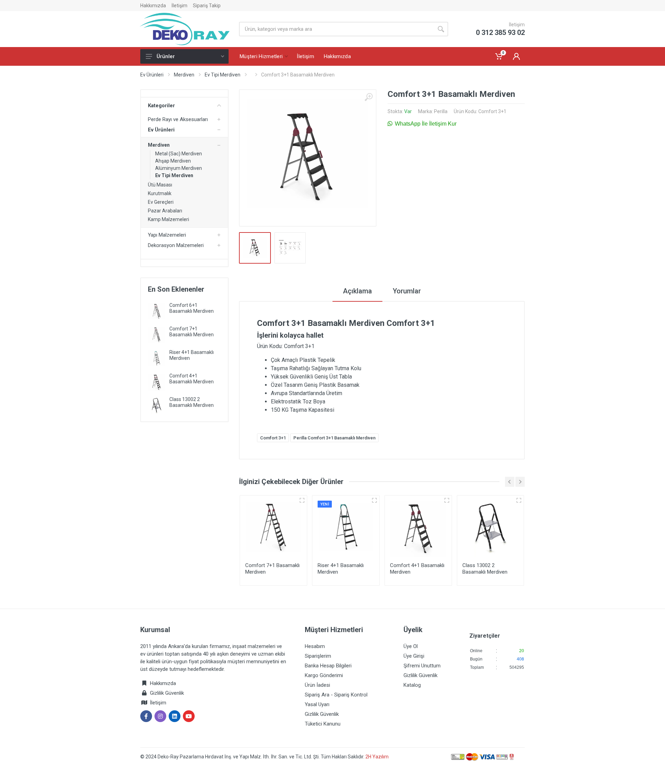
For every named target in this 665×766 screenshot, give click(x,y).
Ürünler (166, 56)
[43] (302, 500)
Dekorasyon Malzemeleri (176, 245)
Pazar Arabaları (165, 210)
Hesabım (315, 646)
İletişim (179, 5)
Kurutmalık (159, 193)
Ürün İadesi (317, 685)
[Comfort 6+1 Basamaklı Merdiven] (156, 311)
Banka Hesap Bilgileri (328, 666)
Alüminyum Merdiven (178, 168)
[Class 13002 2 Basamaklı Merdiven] (156, 405)
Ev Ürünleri (151, 74)
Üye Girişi (414, 656)
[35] (447, 500)
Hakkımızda (153, 5)
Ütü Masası (160, 185)
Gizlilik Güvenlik (167, 693)
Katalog (412, 685)
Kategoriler (161, 105)
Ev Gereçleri (161, 202)
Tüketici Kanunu (322, 724)
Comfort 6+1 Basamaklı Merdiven (191, 308)
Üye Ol (411, 646)
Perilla (440, 111)
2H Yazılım (377, 756)
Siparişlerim (318, 656)
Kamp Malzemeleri (168, 219)
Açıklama (357, 291)
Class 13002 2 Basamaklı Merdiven (191, 402)
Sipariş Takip (207, 5)
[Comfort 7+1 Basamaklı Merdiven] (156, 334)
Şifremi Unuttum (422, 666)
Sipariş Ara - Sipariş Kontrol (336, 695)
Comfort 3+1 (273, 437)
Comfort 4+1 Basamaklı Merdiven (191, 378)
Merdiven (184, 74)
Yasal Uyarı (317, 704)
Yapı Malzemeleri (167, 235)
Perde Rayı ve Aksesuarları (178, 119)
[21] (519, 500)
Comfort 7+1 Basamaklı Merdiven (191, 331)
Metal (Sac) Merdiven (178, 153)
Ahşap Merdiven (173, 161)
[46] (374, 500)
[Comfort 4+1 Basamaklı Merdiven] (156, 382)
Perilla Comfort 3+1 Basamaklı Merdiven (334, 437)
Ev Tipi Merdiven (222, 74)
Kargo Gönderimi (324, 675)
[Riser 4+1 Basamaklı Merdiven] (156, 358)
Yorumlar (407, 291)
